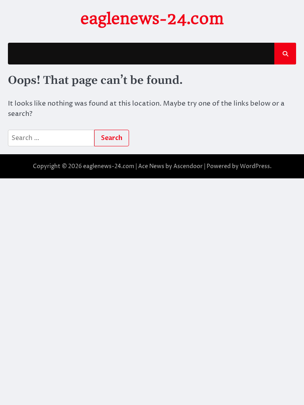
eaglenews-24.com (152, 18)
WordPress (255, 166)
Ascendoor (188, 166)
